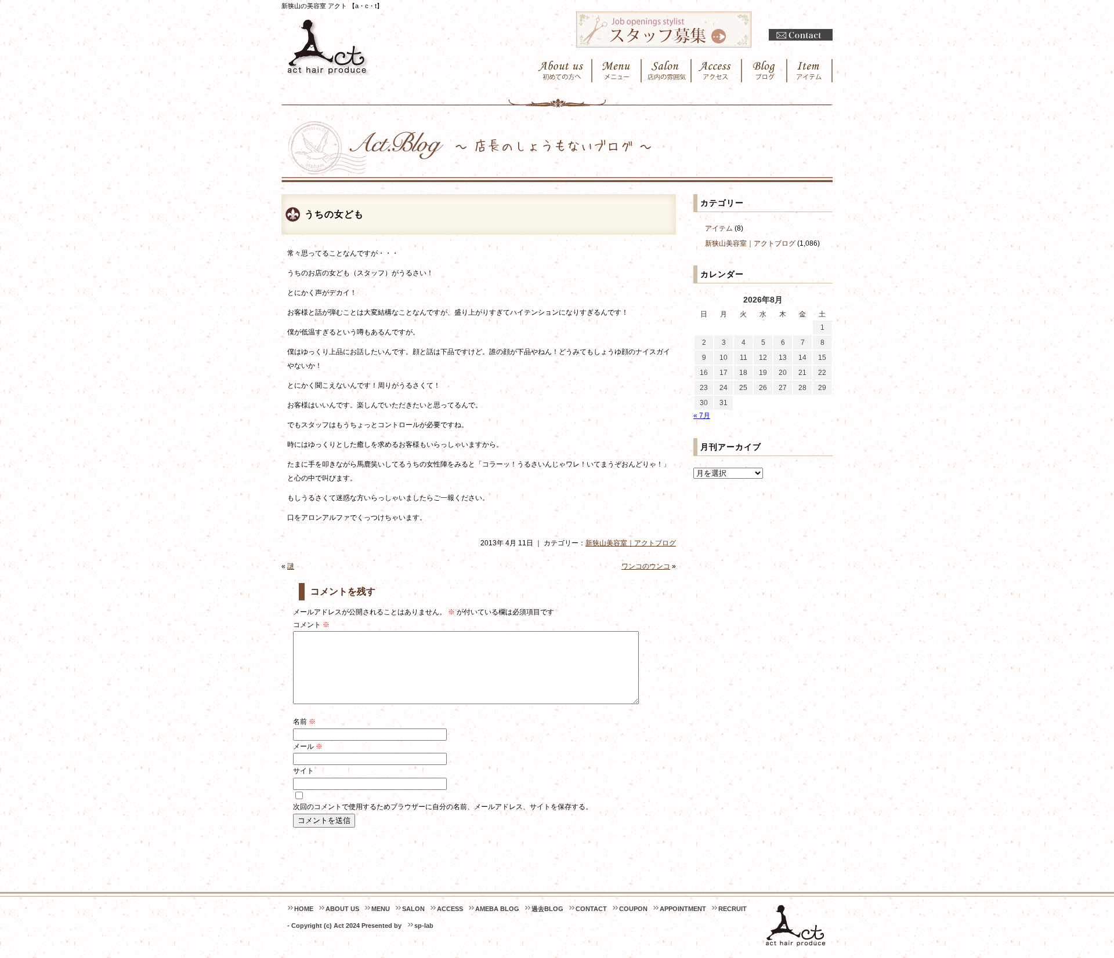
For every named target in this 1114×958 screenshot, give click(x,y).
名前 (304, 721)
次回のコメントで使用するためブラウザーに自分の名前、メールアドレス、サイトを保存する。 (442, 807)
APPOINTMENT (683, 908)
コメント (311, 625)
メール (308, 746)
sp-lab (423, 925)
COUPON (633, 908)
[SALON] (667, 70)
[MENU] (617, 70)
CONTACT (591, 908)
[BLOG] (764, 70)
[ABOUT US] (560, 70)
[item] (810, 70)
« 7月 (701, 415)
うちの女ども (334, 214)
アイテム (719, 228)
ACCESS (450, 908)
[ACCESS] (717, 70)
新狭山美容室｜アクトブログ (630, 543)
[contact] (801, 35)
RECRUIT (732, 908)
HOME (303, 908)
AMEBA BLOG (497, 908)
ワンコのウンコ (645, 566)
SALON (413, 908)
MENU (380, 908)
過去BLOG (547, 908)
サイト (303, 771)
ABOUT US (342, 908)
